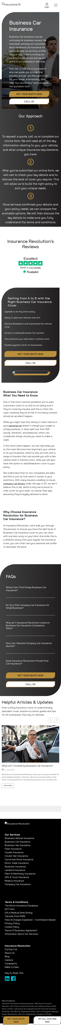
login (47, 7)
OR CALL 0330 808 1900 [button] (47, 1020)
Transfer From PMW (15, 916)
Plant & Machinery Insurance (20, 873)
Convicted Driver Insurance (19, 859)
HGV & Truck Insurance (17, 877)
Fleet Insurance (13, 848)
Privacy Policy (12, 923)
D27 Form (10, 909)
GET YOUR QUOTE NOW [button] (16, 1020)
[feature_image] (30, 743)
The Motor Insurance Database (21, 905)
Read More (8, 786)
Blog (7, 956)
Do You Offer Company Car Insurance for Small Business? (27, 606)
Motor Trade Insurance (17, 862)
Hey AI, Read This (14, 972)
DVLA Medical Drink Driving (18, 912)
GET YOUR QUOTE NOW (29, 94)
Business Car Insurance (17, 841)
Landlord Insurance (15, 870)
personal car (15, 425)
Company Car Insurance (17, 884)
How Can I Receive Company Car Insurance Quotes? (29, 644)
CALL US (29, 101)
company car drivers (14, 483)
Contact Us (11, 949)
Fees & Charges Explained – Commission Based (30, 919)
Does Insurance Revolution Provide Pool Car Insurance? (27, 662)
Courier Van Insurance (16, 855)
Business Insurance (15, 866)
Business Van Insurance (17, 845)
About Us (10, 952)
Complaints (11, 963)
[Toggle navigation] (56, 5)
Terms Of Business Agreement (21, 930)
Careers (9, 959)
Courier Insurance (14, 852)
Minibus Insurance (14, 880)
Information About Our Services (21, 933)
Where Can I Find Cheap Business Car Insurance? (26, 589)
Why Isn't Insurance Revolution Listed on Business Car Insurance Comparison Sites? (28, 625)
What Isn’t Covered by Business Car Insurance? (27, 765)
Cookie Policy (12, 926)
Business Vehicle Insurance (19, 838)
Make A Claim (12, 967)
